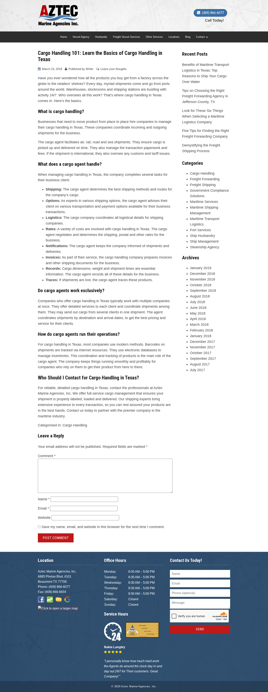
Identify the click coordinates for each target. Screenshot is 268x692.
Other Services (154, 36)
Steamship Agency (204, 247)
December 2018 (202, 274)
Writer (89, 69)
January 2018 (200, 336)
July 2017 (197, 370)
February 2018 (201, 330)
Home (63, 36)
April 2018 (198, 319)
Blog (187, 36)
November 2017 (202, 347)
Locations (174, 36)
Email (43, 508)
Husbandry (101, 36)
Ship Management (204, 241)
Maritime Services (204, 202)
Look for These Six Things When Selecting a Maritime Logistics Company (203, 116)
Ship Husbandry (202, 236)
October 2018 (200, 285)
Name (44, 499)
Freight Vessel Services (126, 36)
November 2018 (202, 279)
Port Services (200, 230)
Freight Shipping (203, 185)
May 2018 (197, 313)
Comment (47, 456)
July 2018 (197, 302)
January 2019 (200, 268)
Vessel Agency (81, 36)
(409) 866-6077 (59, 586)
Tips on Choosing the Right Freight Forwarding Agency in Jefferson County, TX (205, 96)
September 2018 (203, 291)
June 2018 (198, 308)
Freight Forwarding (205, 179)
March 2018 (199, 325)
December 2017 (202, 342)
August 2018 (200, 296)
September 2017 (203, 359)
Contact (200, 36)
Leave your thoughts (113, 69)
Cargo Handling (75, 425)
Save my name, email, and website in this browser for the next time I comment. (103, 527)
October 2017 (200, 353)
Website (44, 518)
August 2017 (200, 364)
